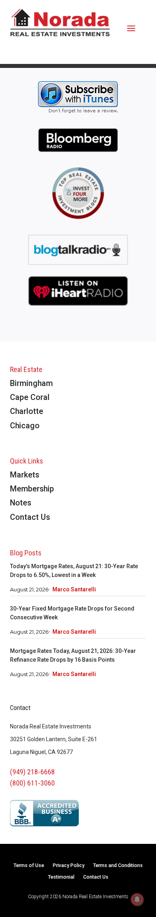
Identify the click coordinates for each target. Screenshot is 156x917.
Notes (20, 503)
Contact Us (30, 517)
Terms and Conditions (118, 865)
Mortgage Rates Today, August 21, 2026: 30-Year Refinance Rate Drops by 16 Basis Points (73, 655)
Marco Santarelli (74, 589)
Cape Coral (30, 398)
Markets (24, 475)
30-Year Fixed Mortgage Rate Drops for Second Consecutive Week (72, 613)
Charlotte (26, 412)
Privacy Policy (68, 865)
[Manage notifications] (137, 899)
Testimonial (61, 877)
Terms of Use (29, 865)
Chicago (25, 426)
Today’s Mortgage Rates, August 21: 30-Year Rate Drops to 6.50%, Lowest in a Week (74, 570)
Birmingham (31, 384)
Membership (32, 489)
